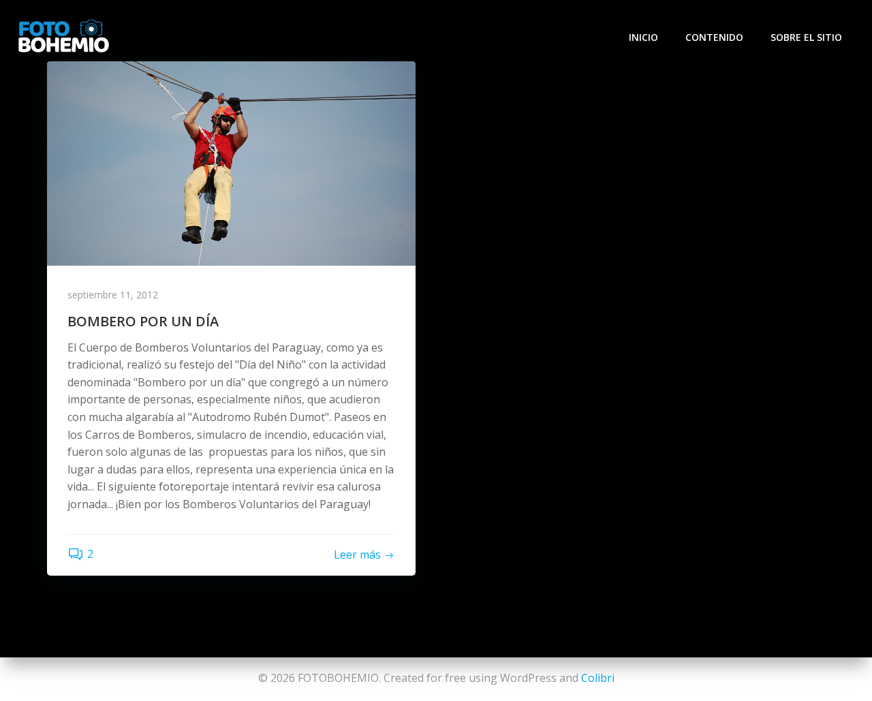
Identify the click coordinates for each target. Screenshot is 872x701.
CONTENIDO (714, 37)
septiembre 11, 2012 (112, 294)
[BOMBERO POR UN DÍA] (231, 162)
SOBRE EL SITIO (806, 37)
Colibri (597, 677)
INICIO (643, 37)
